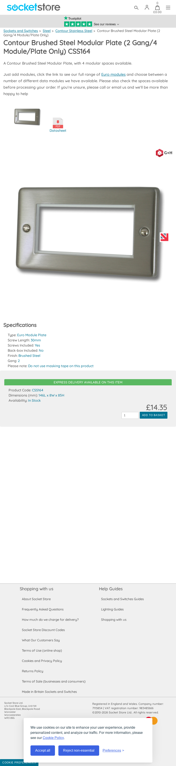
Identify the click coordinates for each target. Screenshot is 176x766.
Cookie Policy (53, 737)
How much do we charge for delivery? (50, 620)
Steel (47, 31)
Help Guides (111, 588)
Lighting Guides (112, 609)
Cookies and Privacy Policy (42, 661)
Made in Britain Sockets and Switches (49, 692)
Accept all (42, 750)
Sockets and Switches (20, 31)
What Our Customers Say (41, 640)
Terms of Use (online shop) (42, 650)
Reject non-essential (78, 750)
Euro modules (113, 74)
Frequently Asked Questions (43, 609)
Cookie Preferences (19, 762)
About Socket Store (36, 599)
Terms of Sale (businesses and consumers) (54, 681)
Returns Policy (32, 671)
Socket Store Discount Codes (43, 630)
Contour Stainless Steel (73, 31)
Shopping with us (36, 588)
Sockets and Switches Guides (122, 599)
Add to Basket (153, 415)
